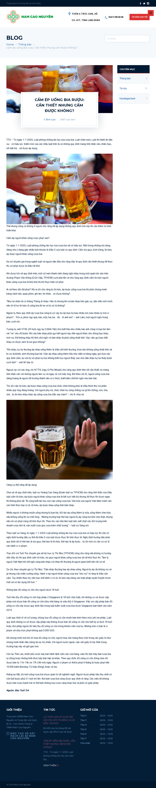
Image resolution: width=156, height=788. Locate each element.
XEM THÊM (50, 765)
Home (10, 44)
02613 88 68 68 (115, 17)
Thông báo (25, 44)
